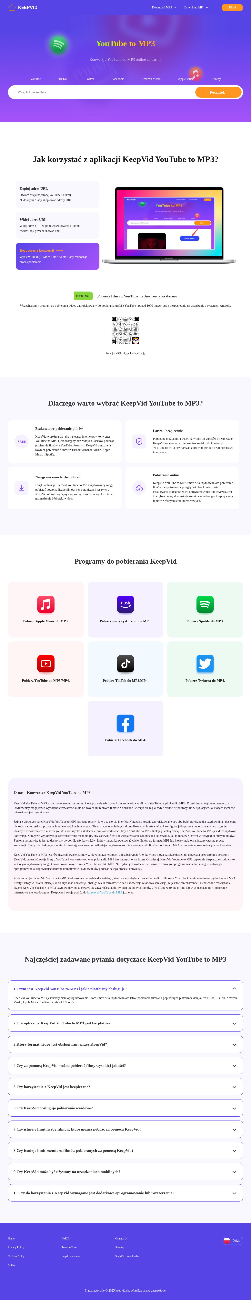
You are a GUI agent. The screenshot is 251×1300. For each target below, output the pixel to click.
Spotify (216, 79)
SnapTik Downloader (127, 1256)
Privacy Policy (16, 1247)
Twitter (89, 79)
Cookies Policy (16, 1256)
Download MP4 (194, 7)
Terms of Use (69, 1247)
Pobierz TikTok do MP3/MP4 (125, 681)
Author (12, 1265)
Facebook (118, 79)
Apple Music (186, 79)
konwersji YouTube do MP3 (104, 892)
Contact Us (121, 1238)
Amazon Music (150, 79)
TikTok (62, 79)
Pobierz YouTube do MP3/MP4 (45, 681)
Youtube (35, 79)
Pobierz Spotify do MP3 (204, 621)
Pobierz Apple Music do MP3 (45, 621)
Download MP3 (162, 7)
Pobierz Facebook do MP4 (125, 740)
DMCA (66, 1238)
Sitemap (119, 1247)
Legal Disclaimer (71, 1256)
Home (11, 1238)
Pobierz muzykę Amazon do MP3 (125, 621)
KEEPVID (27, 7)
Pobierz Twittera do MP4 (205, 681)
